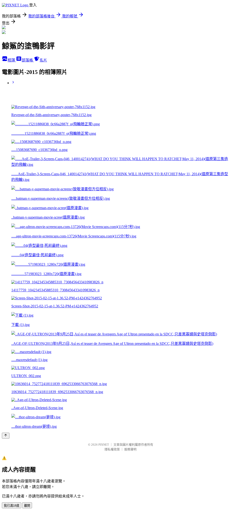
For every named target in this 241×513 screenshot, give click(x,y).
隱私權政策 (112, 449)
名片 (43, 60)
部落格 (28, 60)
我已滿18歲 (11, 505)
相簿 (12, 60)
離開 (27, 505)
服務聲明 (130, 449)
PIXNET (103, 444)
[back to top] (5, 436)
